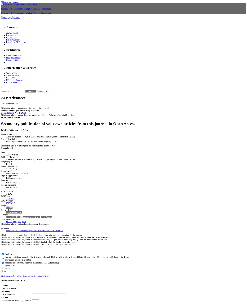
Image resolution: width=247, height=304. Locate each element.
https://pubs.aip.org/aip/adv (17, 173)
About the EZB (12, 75)
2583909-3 (10, 203)
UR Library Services (14, 80)
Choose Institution (13, 60)
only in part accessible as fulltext (18, 260)
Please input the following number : (16, 300)
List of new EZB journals (16, 42)
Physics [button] (9, 208)
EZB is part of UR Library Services (15, 276)
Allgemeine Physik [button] (14, 212)
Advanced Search (44, 91)
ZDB (24, 222)
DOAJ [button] (15, 103)
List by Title (11, 37)
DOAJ (9, 222)
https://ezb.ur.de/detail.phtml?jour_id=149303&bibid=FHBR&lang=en (34, 231)
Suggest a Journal (13, 58)
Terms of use (10, 266)
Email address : (8, 294)
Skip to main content (9, 2)
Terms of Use (11, 73)
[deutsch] (16, 17)
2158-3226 (10, 198)
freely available (11, 254)
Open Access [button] (6, 103)
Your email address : (10, 288)
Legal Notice (36, 276)
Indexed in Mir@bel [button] (31, 217)
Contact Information (14, 55)
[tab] (123, 110)
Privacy (46, 276)
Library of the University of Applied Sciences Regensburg (26, 9)
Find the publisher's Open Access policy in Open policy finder (31, 141)
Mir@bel (17, 222)
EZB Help (10, 78)
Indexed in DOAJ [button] (13, 217)
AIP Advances (13, 98)
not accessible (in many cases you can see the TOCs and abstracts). (32, 263)
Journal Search (12, 33)
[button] (20, 110)
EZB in (12, 82)
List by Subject (12, 35)
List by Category (13, 40)
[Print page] (6, 17)
